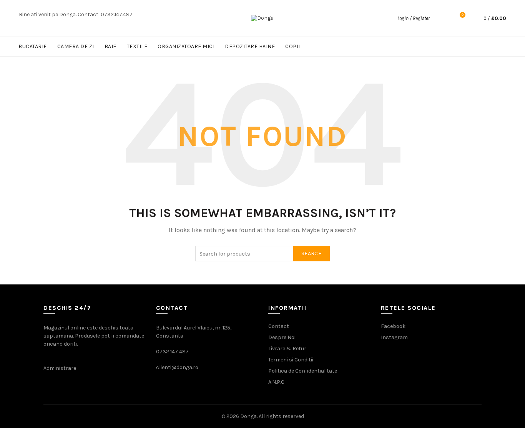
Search (311, 253)
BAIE (110, 46)
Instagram (394, 337)
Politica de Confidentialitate (302, 371)
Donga (248, 416)
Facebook (393, 326)
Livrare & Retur (287, 348)
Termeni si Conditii (290, 359)
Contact (278, 326)
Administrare (59, 368)
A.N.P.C (276, 382)
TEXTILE (137, 46)
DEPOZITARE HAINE (250, 46)
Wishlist (463, 15)
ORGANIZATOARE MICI (186, 46)
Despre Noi (282, 337)
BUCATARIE (32, 46)
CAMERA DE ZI (75, 46)
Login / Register (413, 18)
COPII (292, 46)
